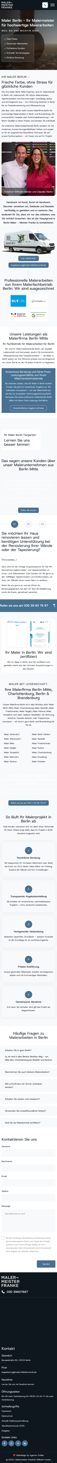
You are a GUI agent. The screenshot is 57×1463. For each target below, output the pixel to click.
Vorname (6, 1146)
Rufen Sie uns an (28, 510)
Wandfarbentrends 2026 (13, 1426)
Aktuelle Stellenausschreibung (15, 1421)
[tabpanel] (28, 562)
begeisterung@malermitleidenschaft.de (28, 265)
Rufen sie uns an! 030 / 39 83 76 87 (28, 803)
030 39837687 (45, 5)
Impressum (6, 1411)
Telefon (5, 1191)
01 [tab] (14, 524)
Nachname (7, 1161)
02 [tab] (28, 524)
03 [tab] (42, 524)
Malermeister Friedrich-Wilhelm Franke (33, 1459)
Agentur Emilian (37, 1455)
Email (4, 1176)
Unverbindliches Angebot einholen (28, 408)
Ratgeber (6, 1430)
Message (6, 1206)
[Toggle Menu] (52, 5)
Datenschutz (7, 1416)
